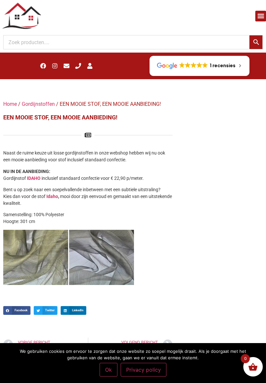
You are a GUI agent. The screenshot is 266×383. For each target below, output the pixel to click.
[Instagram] (55, 66)
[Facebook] (43, 66)
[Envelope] (66, 66)
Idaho (52, 196)
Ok (108, 369)
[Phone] (78, 66)
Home (10, 104)
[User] (90, 66)
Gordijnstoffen (38, 104)
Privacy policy (143, 369)
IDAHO (34, 178)
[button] (260, 16)
